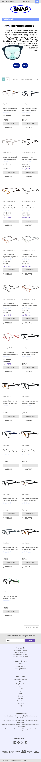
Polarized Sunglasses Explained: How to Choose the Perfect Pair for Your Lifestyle (20, 725)
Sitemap (23, 760)
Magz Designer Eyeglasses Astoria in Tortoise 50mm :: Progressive (10, 403)
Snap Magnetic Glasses (28, 152)
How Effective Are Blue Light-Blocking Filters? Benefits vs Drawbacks (20, 717)
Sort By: (15, 79)
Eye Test (20, 689)
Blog (20, 705)
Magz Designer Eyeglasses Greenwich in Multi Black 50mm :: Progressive (30, 501)
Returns (20, 698)
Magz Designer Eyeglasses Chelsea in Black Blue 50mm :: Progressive (11, 452)
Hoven (4, 592)
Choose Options (11, 123)
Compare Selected (32, 627)
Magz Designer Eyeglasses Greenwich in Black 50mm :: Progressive (10, 501)
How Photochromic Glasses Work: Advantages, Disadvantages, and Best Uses (20, 730)
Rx (20, 691)
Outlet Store (20, 703)
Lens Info (20, 693)
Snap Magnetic (20, 684)
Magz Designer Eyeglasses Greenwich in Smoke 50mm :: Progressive (10, 549)
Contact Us (20, 701)
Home (20, 681)
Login (23, 1)
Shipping (20, 696)
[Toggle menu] (3, 3)
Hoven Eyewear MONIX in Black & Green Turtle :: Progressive (10, 598)
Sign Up (29, 1)
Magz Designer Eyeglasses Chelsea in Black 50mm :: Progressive (30, 403)
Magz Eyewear (7, 104)
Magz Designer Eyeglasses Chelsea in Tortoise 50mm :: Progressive (30, 452)
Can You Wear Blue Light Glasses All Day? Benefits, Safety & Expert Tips (20, 721)
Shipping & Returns (20, 669)
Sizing (20, 686)
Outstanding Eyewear (20, 679)
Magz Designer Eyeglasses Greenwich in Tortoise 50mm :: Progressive (30, 549)
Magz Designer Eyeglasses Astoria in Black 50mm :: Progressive (30, 354)
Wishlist (20, 664)
